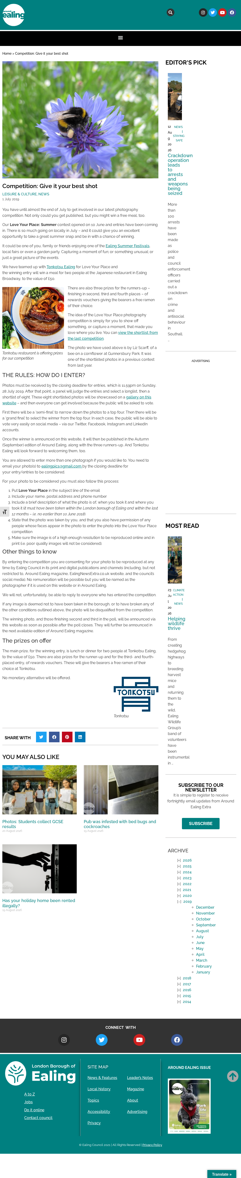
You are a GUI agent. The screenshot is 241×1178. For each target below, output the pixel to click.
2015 (187, 995)
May (200, 948)
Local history (99, 1089)
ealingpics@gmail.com (61, 466)
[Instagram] (203, 12)
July (200, 937)
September (206, 925)
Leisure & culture (19, 194)
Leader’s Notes (140, 1077)
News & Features (102, 1077)
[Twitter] (213, 12)
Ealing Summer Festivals (127, 246)
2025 (187, 866)
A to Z (29, 1094)
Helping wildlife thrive (176, 623)
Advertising (137, 1111)
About (132, 1100)
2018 (187, 978)
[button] (170, 12)
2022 (187, 884)
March (201, 960)
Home (7, 53)
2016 (187, 990)
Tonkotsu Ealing (61, 267)
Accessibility (99, 1111)
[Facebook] (232, 12)
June (200, 942)
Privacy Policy (152, 1145)
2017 (187, 984)
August (202, 931)
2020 (187, 895)
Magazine (135, 1089)
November (205, 913)
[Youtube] (222, 12)
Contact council (38, 1118)
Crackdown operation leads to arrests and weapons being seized (180, 174)
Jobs (28, 1102)
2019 (187, 901)
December (205, 907)
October (203, 919)
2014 (187, 1001)
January (203, 972)
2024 (187, 872)
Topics (93, 1100)
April (200, 954)
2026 (187, 860)
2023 (187, 878)
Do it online (34, 1110)
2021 (187, 889)
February (204, 966)
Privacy (94, 1123)
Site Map (98, 1066)
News (43, 194)
